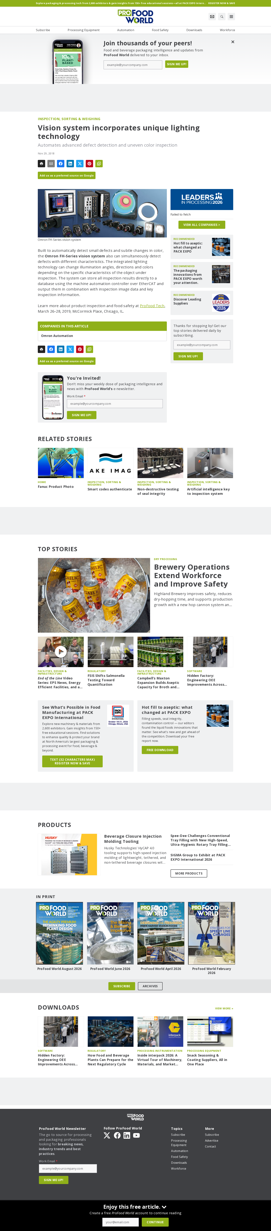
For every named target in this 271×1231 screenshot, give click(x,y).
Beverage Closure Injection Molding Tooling (133, 839)
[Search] (221, 16)
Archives (150, 986)
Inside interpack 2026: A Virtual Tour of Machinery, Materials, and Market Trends (159, 1059)
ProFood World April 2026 (161, 969)
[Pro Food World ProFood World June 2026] (110, 933)
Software (194, 671)
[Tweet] (80, 163)
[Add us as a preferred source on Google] (99, 163)
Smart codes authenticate (110, 489)
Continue (155, 1222)
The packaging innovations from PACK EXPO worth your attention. (187, 277)
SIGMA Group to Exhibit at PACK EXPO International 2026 (198, 857)
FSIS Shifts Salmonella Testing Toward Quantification (106, 680)
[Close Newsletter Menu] (232, 41)
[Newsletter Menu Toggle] (212, 16)
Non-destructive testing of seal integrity (158, 491)
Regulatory (97, 671)
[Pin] (89, 163)
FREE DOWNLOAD (160, 750)
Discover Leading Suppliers (187, 301)
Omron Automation (57, 336)
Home (42, 482)
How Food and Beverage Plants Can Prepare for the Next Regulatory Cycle (110, 1059)
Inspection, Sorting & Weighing (69, 119)
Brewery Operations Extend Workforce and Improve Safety (192, 575)
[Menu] (231, 16)
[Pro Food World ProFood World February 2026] (211, 933)
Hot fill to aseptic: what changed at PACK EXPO (188, 247)
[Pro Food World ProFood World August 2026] (59, 933)
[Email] (51, 163)
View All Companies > (201, 225)
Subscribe (121, 986)
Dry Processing (165, 559)
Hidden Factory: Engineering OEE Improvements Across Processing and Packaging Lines (209, 680)
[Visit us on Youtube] (136, 1135)
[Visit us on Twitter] (107, 1135)
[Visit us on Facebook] (117, 1135)
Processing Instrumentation (159, 1050)
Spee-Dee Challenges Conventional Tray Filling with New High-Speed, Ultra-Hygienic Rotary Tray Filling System (200, 840)
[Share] (60, 163)
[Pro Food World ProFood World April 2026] (160, 933)
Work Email (76, 396)
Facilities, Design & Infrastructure (52, 672)
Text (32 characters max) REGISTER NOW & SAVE (72, 761)
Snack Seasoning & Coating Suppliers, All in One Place (207, 1059)
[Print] (41, 163)
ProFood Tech (152, 305)
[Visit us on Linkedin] (127, 1135)
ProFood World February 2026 (211, 971)
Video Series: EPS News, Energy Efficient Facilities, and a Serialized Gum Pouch (59, 682)
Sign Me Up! (177, 64)
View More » (224, 1008)
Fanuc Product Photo (56, 487)
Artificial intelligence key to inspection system (208, 491)
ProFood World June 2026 (110, 969)
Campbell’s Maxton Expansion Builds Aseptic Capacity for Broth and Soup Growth (158, 682)
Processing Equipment (204, 1050)
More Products (188, 873)
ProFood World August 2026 (59, 969)
